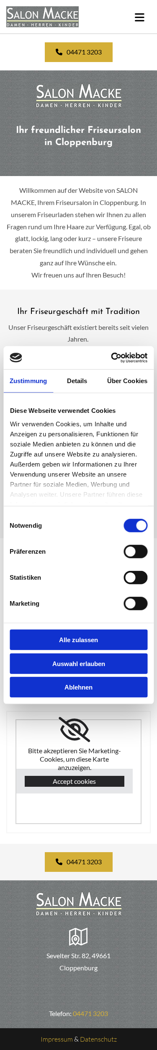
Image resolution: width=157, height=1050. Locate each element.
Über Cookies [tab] (127, 380)
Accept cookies (74, 781)
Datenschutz (98, 1039)
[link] (74, 729)
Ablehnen (78, 687)
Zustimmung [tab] (28, 380)
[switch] (135, 551)
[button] (79, 52)
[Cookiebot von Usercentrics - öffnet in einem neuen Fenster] (111, 357)
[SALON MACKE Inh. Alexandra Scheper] (54, 16)
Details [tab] (77, 380)
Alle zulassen (78, 639)
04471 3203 (90, 1013)
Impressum (57, 1039)
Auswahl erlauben (78, 663)
